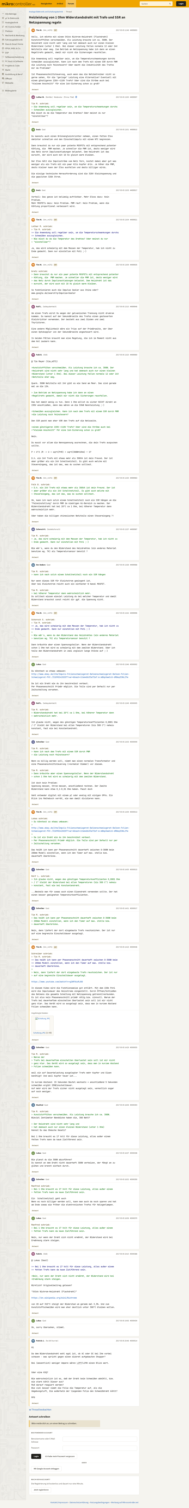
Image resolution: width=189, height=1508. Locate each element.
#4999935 (133, 264)
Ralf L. (39, 306)
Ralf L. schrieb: (40, 876)
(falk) (45, 354)
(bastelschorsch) (53, 529)
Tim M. (39, 30)
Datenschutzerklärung (79, 1502)
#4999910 (133, 129)
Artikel (60, 3)
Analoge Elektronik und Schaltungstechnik (46, 11)
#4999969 (133, 354)
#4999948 (133, 306)
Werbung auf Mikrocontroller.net (125, 1502)
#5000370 (133, 1218)
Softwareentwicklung (14, 57)
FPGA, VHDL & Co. (13, 48)
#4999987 (133, 529)
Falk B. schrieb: (40, 484)
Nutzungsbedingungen (99, 1502)
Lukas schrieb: (39, 818)
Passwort (35, 1447)
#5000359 (133, 1179)
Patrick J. (40, 1340)
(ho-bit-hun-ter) (52, 1340)
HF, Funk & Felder (13, 26)
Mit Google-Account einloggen (46, 1468)
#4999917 (133, 190)
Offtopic (8, 78)
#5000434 (133, 1320)
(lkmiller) (49, 97)
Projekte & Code (12, 65)
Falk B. (39, 354)
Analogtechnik (11, 22)
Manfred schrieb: (40, 1186)
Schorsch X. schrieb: (43, 619)
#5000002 (133, 664)
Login (181, 3)
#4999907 (133, 97)
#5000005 (133, 703)
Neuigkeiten (46, 3)
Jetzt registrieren (41, 1490)
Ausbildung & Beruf (13, 74)
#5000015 (133, 869)
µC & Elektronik (12, 18)
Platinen (9, 31)
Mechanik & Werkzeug (15, 35)
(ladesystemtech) (49, 306)
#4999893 (133, 30)
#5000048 (133, 947)
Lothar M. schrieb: (42, 226)
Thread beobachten (41, 1409)
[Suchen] (170, 3)
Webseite (9, 83)
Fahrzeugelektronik (14, 39)
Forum (71, 3)
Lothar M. (40, 97)
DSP (7, 52)
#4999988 (133, 565)
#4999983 (133, 478)
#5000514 (133, 1340)
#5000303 (133, 1105)
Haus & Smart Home (14, 44)
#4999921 (133, 219)
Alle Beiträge (10, 13)
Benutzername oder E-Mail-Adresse (43, 1440)
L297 (79, 1363)
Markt (7, 70)
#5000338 (133, 1153)
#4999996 (133, 613)
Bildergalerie (10, 90)
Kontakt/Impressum (59, 1502)
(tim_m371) (47, 30)
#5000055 (133, 1047)
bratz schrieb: (39, 271)
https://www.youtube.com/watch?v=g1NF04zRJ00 (57, 981)
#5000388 (133, 1254)
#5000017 (133, 908)
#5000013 (133, 812)
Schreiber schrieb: (42, 953)
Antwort (35, 89)
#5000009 (133, 742)
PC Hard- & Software (14, 61)
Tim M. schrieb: (40, 103)
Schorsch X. (41, 529)
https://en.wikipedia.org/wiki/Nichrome (54, 1297)
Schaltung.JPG (39, 1033)
